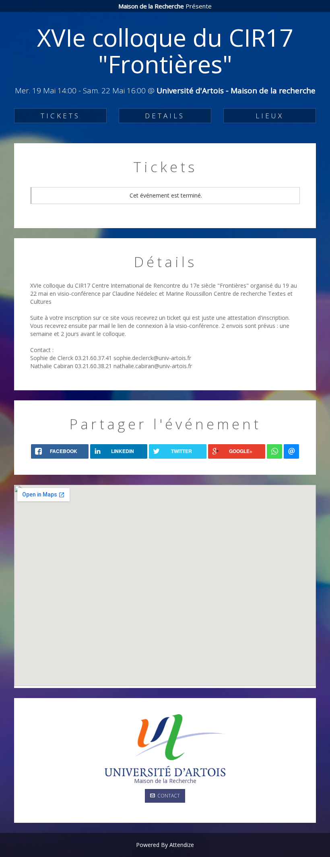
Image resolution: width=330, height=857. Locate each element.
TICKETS (60, 115)
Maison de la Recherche (165, 781)
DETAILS (165, 115)
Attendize (181, 845)
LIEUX (270, 115)
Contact (167, 795)
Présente (165, 6)
